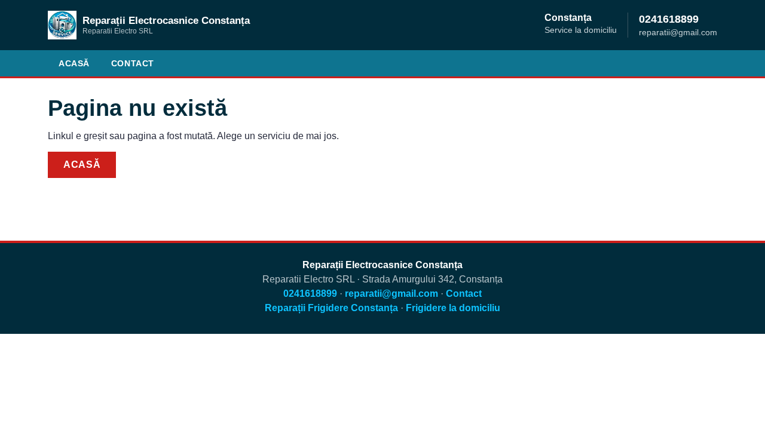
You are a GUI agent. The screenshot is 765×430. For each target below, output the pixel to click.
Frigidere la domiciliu (453, 308)
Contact (132, 63)
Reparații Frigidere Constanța (331, 308)
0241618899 (669, 19)
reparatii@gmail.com (391, 293)
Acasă (74, 63)
